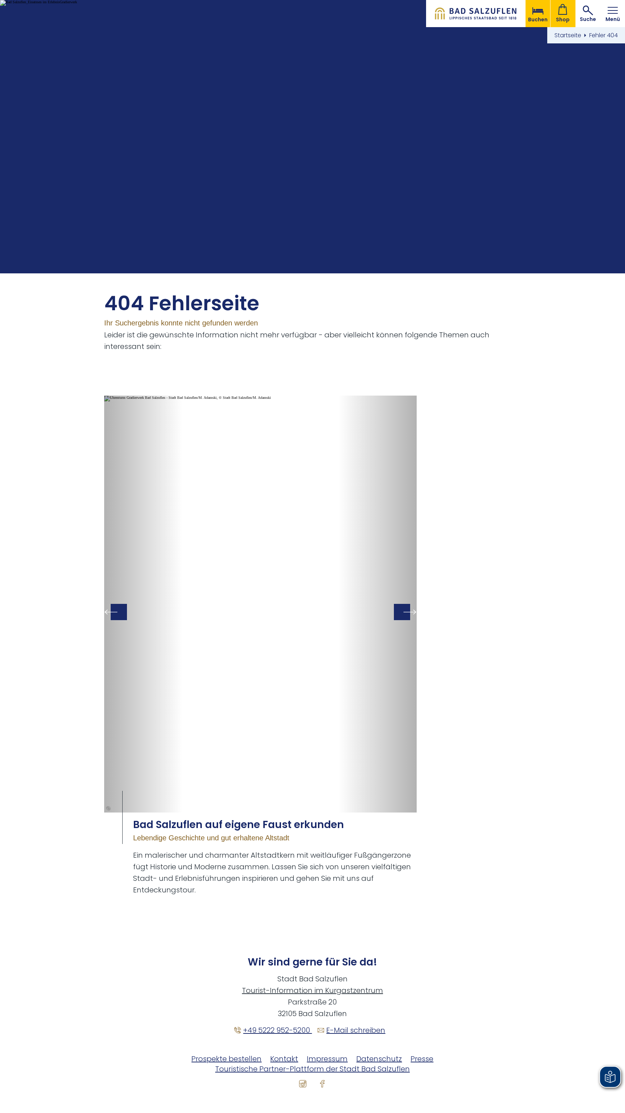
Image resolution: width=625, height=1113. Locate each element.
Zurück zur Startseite (476, 13)
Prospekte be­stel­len (226, 1059)
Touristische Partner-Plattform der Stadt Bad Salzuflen (312, 1069)
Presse (422, 1059)
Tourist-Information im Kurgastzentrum (312, 990)
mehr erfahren (260, 646)
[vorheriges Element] (119, 612)
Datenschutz (379, 1059)
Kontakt (284, 1059)
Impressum (327, 1059)
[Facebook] (322, 1083)
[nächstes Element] (402, 612)
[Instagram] (302, 1083)
